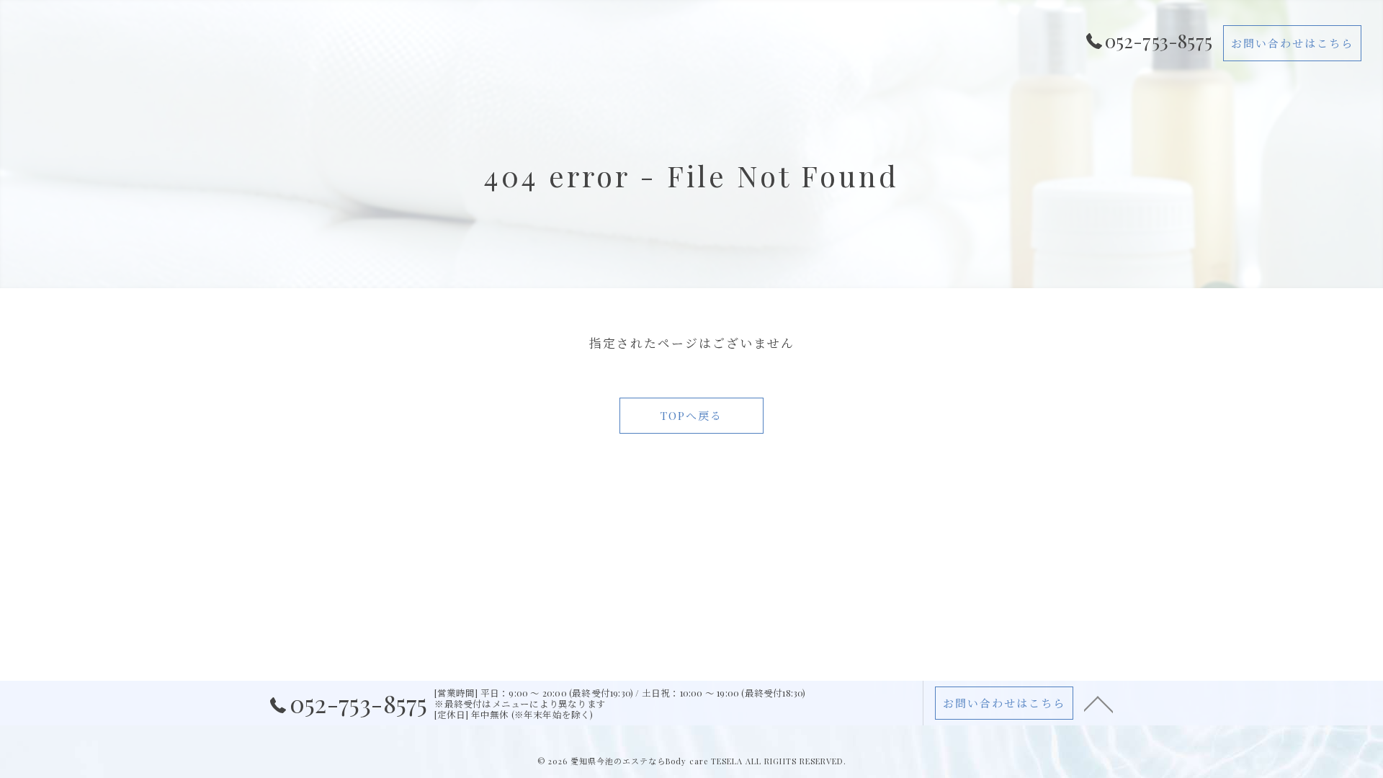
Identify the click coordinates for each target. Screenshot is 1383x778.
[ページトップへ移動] (1098, 703)
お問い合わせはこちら (1292, 43)
